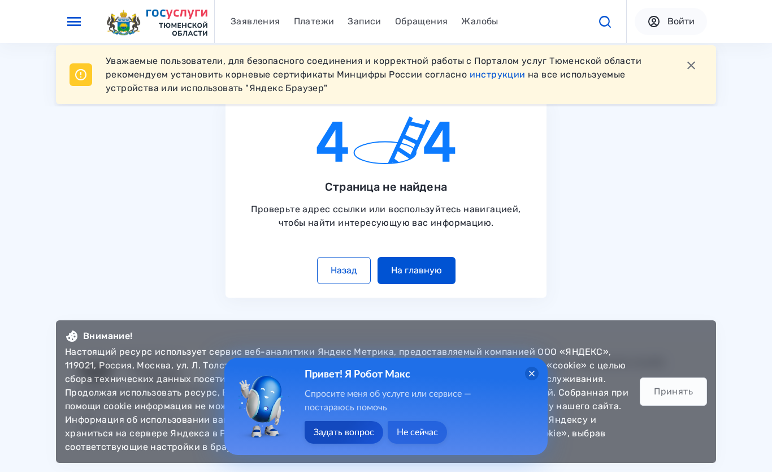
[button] (604, 21)
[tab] (255, 21)
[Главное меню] (74, 21)
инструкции (498, 74)
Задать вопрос (344, 432)
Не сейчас (417, 432)
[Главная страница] (156, 22)
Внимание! (108, 336)
